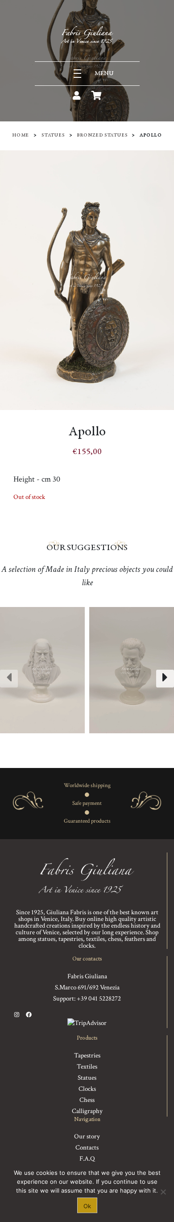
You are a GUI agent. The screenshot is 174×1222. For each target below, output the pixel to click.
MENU (104, 73)
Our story (87, 1136)
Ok (87, 1206)
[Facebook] (28, 1014)
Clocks (87, 1089)
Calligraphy (87, 1111)
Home (20, 135)
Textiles (87, 1066)
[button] (65, 742)
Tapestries (87, 1055)
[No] (162, 1191)
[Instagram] (16, 1014)
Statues (53, 135)
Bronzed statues (102, 135)
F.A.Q (87, 1158)
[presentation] (9, 678)
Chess (87, 1100)
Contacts (87, 1147)
